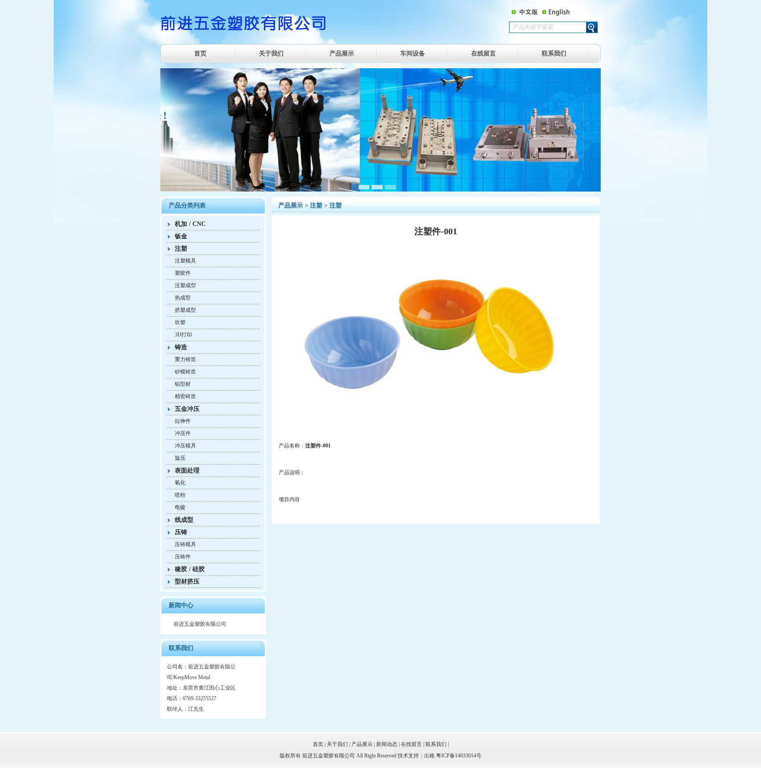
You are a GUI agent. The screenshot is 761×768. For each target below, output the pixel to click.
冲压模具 (185, 446)
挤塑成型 (185, 310)
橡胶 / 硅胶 (190, 569)
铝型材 (183, 384)
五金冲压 (187, 409)
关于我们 (271, 53)
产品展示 (341, 53)
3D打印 (183, 335)
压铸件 (183, 557)
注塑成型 (185, 285)
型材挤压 (187, 581)
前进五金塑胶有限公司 (200, 624)
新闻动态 (386, 744)
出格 (429, 756)
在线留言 (483, 53)
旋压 (180, 458)
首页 (200, 53)
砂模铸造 (185, 372)
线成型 (184, 520)
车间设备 (412, 53)
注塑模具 (185, 261)
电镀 (180, 507)
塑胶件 (183, 273)
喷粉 (180, 495)
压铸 (181, 532)
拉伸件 (183, 421)
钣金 (181, 236)
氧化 (180, 483)
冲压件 (183, 433)
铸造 (181, 347)
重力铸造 (185, 359)
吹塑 (180, 322)
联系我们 (554, 53)
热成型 (183, 298)
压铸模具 (185, 544)
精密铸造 (185, 396)
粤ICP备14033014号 (458, 756)
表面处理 (187, 470)
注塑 (181, 248)
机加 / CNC (190, 224)
